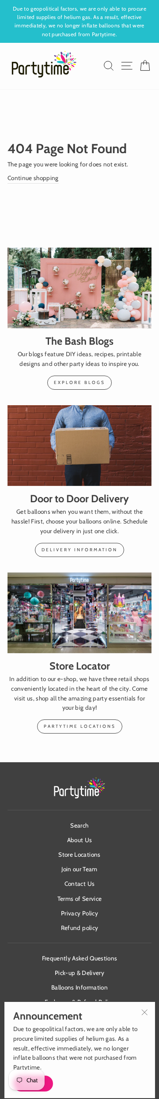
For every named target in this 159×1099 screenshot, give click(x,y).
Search (79, 825)
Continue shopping (33, 177)
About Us (79, 839)
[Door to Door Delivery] (79, 445)
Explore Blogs (79, 382)
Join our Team (79, 869)
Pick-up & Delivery (79, 972)
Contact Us (79, 883)
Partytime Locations (80, 726)
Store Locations (79, 854)
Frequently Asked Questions (79, 958)
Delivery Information (79, 550)
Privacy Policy (79, 913)
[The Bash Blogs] (79, 288)
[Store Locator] (79, 612)
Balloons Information (79, 987)
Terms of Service (79, 898)
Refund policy (79, 927)
